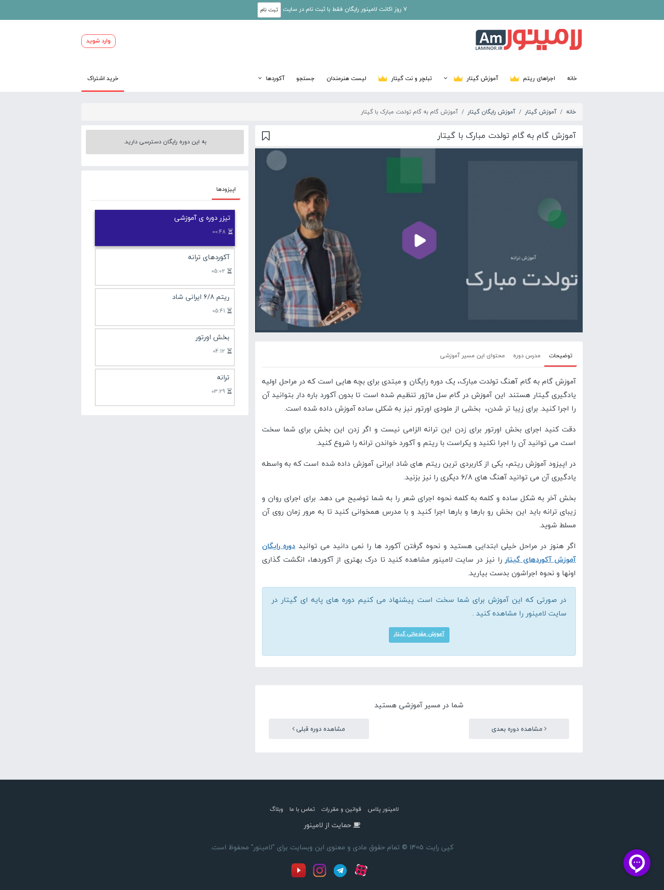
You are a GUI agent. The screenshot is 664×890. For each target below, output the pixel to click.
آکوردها (275, 78)
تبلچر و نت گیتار (410, 78)
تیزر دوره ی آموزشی (202, 217)
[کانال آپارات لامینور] (362, 876)
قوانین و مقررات (341, 809)
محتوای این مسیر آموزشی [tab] (472, 355)
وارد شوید (98, 41)
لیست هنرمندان (346, 78)
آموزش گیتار (481, 78)
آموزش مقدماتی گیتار (419, 634)
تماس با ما (302, 809)
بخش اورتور (212, 337)
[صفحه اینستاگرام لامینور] (320, 876)
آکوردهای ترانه (208, 257)
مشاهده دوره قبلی (320, 728)
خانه (572, 78)
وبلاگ (276, 809)
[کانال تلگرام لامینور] (341, 876)
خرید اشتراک (102, 78)
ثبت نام (269, 9)
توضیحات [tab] (560, 355)
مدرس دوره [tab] (527, 355)
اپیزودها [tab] (226, 189)
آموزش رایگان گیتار (491, 112)
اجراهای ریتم (538, 78)
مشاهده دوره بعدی (517, 728)
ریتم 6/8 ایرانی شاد (200, 297)
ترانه (223, 377)
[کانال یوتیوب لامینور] (300, 876)
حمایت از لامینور (327, 825)
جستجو (305, 78)
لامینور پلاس (383, 809)
